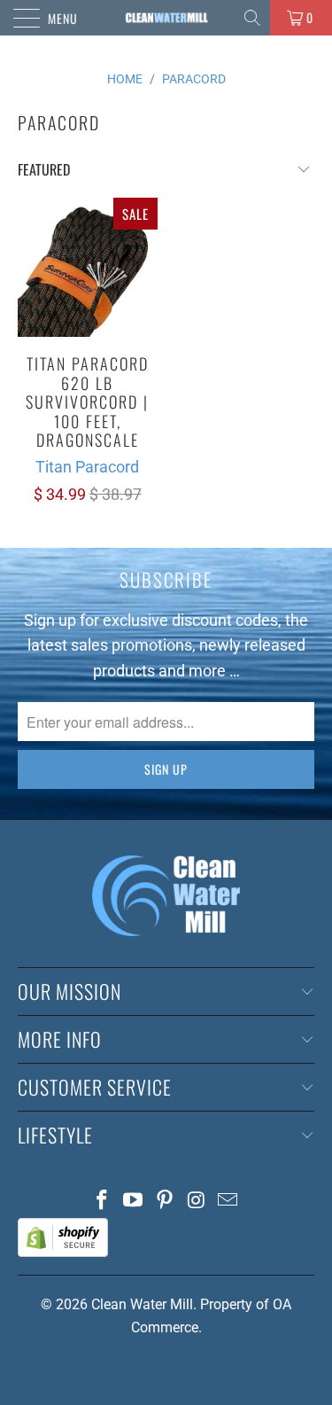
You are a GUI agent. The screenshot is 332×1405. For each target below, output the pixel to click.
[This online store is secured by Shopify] (63, 1252)
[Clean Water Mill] (166, 17)
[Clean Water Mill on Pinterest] (165, 1201)
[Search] (254, 18)
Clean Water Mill (142, 1304)
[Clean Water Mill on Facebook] (102, 1201)
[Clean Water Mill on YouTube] (133, 1201)
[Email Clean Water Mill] (228, 1201)
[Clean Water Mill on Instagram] (196, 1201)
